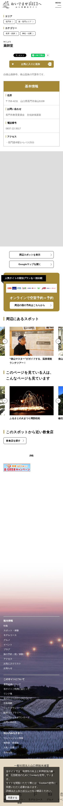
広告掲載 (8, 703)
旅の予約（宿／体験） (14, 654)
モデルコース (10, 635)
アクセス (8, 659)
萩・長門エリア (24, 22)
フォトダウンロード (13, 708)
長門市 (8, 22)
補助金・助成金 (11, 742)
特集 (6, 626)
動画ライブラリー (12, 712)
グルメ (7, 640)
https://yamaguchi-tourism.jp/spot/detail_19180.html (32, 346)
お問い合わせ (10, 722)
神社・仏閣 (26, 33)
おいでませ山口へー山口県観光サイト (21, 5)
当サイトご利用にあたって (17, 689)
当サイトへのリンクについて (18, 698)
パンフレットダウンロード (17, 717)
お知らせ (8, 668)
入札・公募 (9, 747)
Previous (4, 341)
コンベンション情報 (13, 738)
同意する (12, 797)
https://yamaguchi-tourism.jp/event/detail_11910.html (32, 403)
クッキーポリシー (22, 790)
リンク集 (8, 693)
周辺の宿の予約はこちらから (29, 305)
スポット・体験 (11, 630)
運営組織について (12, 684)
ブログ (7, 649)
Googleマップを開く (29, 264)
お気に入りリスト (12, 663)
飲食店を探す (13, 440)
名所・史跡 (10, 33)
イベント (8, 644)
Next (58, 341)
